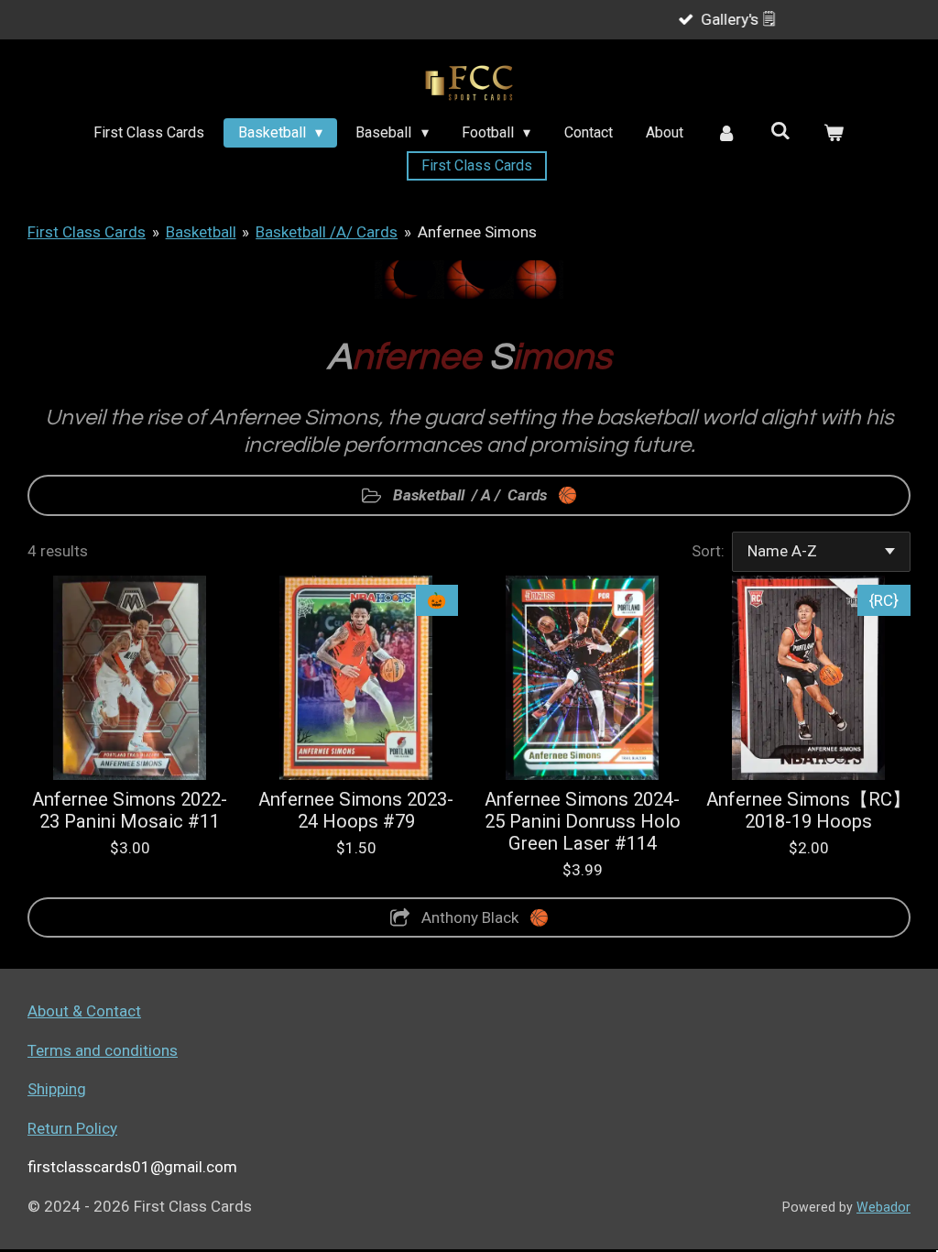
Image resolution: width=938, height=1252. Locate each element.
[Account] (726, 133)
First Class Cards (86, 232)
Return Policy (72, 1128)
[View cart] (833, 133)
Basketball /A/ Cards (327, 232)
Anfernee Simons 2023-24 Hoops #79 (355, 810)
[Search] (780, 130)
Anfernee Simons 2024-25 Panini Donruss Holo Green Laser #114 (583, 821)
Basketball (201, 232)
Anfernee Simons (477, 232)
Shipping (56, 1089)
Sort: (708, 551)
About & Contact (84, 1011)
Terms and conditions (102, 1050)
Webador (883, 1207)
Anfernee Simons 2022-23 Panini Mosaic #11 (129, 810)
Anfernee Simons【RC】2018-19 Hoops (808, 810)
